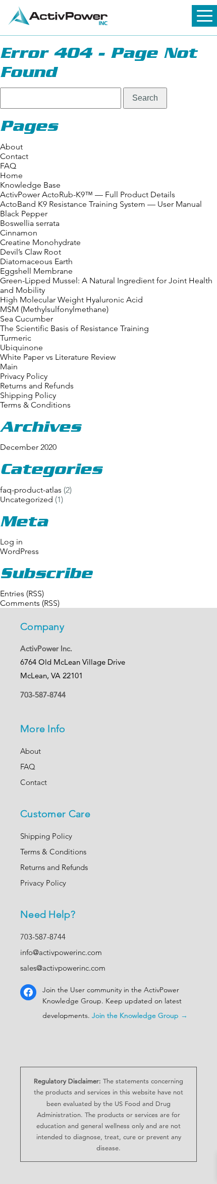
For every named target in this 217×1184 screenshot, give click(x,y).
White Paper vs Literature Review (58, 357)
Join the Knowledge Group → (140, 1015)
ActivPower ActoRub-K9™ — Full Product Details (87, 194)
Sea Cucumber (26, 319)
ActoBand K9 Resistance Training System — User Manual (101, 204)
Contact (14, 156)
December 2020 (28, 447)
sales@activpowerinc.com (62, 968)
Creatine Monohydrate (40, 242)
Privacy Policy (23, 376)
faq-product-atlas (31, 490)
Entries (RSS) (22, 593)
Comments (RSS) (30, 603)
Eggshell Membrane (36, 271)
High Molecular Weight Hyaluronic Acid (71, 299)
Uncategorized (26, 499)
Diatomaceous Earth (36, 261)
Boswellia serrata (30, 223)
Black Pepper (23, 213)
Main (9, 366)
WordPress (19, 551)
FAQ (8, 166)
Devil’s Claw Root (30, 252)
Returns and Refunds (37, 385)
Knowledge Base (30, 185)
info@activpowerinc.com (61, 952)
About (11, 146)
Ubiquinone (21, 347)
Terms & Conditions (35, 405)
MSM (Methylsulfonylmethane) (54, 309)
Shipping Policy (28, 395)
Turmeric (15, 338)
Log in (11, 541)
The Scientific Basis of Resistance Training (74, 328)
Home (11, 175)
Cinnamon (18, 233)
